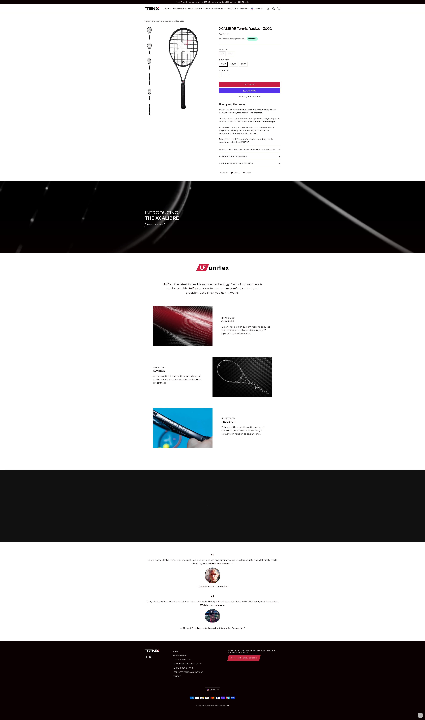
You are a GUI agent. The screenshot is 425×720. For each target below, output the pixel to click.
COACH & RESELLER (182, 660)
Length (223, 49)
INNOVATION (179, 9)
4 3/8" (233, 64)
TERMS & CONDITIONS (183, 668)
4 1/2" (243, 64)
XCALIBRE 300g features (233, 156)
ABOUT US (232, 9)
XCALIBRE (155, 21)
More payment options (249, 96)
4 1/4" (223, 64)
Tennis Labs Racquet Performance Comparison (247, 149)
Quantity (224, 70)
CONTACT (244, 9)
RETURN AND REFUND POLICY (187, 664)
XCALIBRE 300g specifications (236, 163)
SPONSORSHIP (195, 9)
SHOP (166, 9)
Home (147, 21)
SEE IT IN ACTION (156, 225)
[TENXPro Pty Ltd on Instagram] (150, 656)
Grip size (224, 60)
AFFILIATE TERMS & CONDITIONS (188, 672)
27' (222, 54)
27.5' (230, 54)
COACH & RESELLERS (213, 9)
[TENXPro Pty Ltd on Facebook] (146, 656)
